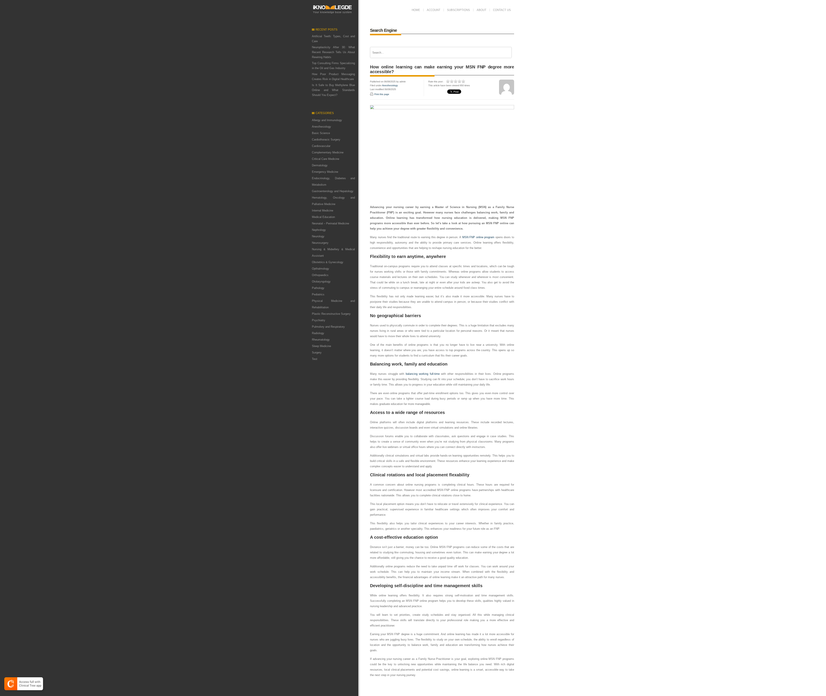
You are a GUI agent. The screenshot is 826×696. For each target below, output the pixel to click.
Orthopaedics (320, 275)
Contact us (502, 10)
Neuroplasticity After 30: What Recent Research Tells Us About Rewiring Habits (333, 52)
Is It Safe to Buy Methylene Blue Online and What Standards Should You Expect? (333, 90)
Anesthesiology (321, 126)
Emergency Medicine (325, 171)
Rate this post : (436, 81)
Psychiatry (318, 320)
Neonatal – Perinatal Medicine (330, 223)
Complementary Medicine (328, 152)
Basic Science (321, 133)
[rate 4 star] (460, 81)
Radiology (318, 333)
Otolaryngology (321, 281)
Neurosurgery (320, 242)
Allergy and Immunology (327, 120)
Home (416, 10)
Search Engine (383, 30)
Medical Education (323, 217)
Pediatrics (318, 294)
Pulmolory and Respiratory (328, 326)
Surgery (317, 352)
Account (433, 10)
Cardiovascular (321, 146)
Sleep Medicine (321, 346)
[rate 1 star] (448, 81)
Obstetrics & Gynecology (327, 262)
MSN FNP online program (478, 237)
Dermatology (320, 165)
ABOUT (481, 10)
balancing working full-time (423, 373)
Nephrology (319, 229)
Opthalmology (320, 268)
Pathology (318, 288)
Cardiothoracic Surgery (326, 139)
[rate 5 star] (463, 81)
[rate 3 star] (456, 81)
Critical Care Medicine (325, 158)
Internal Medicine (322, 210)
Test (314, 359)
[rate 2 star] (452, 81)
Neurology (318, 236)
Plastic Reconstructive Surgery (331, 313)
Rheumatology (321, 339)
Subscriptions (458, 10)
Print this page (381, 94)
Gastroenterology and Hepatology (332, 191)
